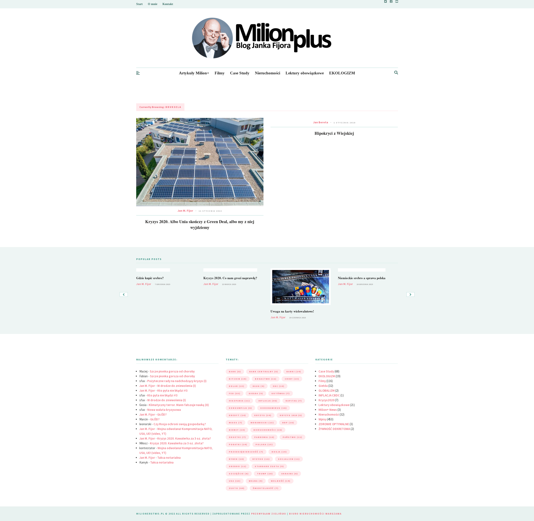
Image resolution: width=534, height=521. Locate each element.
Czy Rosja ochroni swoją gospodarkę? (180, 424)
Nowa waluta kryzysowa (164, 410)
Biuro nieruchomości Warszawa (315, 513)
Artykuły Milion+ (194, 73)
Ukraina (289, 473)
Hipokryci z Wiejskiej (334, 133)
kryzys (262, 415)
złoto (236, 488)
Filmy (220, 73)
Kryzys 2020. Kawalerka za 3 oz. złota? (184, 438)
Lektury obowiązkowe (305, 73)
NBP (288, 422)
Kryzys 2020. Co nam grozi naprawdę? (230, 278)
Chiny (292, 378)
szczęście (239, 473)
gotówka (280, 393)
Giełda (323, 386)
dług (258, 386)
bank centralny (263, 371)
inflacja (267, 400)
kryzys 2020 (291, 415)
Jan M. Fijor (185, 210)
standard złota (269, 466)
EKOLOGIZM (342, 73)
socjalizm (289, 459)
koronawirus (273, 408)
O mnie (152, 4)
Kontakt (167, 4)
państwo (292, 437)
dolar (236, 386)
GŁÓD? (162, 414)
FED (234, 393)
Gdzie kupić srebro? (150, 278)
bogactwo (265, 378)
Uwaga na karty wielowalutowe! (292, 311)
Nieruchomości (267, 73)
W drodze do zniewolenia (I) (176, 386)
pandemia (264, 437)
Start (139, 4)
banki (293, 371)
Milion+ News (328, 410)
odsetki (237, 437)
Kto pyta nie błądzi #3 (172, 390)
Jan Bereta (320, 122)
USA (235, 481)
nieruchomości (267, 430)
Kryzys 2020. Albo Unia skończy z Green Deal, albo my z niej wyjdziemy (199, 224)
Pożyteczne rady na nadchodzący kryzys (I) (177, 381)
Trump (265, 473)
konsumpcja (240, 408)
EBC (278, 386)
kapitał (294, 400)
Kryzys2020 (326, 400)
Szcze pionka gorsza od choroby (172, 371)
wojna (256, 481)
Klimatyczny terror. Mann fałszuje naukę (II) (179, 405)
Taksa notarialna (169, 458)
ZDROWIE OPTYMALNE (334, 424)
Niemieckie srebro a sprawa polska (361, 278)
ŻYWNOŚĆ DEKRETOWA (334, 429)
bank (235, 371)
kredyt (237, 415)
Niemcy (237, 430)
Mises (235, 422)
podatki (238, 444)
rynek (236, 459)
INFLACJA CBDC (329, 395)
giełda (256, 393)
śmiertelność (265, 488)
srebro (237, 466)
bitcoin (238, 378)
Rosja (279, 451)
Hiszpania (239, 400)
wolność (280, 481)
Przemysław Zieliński (268, 513)
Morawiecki (262, 422)
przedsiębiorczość (246, 451)
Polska (264, 444)
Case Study (239, 73)
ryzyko (261, 459)
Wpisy (322, 419)
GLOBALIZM (327, 390)
